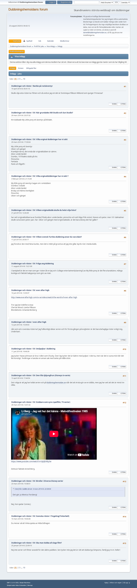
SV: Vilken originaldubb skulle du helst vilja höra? (54, 210)
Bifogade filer (31, 68)
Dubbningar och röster (21, 86)
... (22, 79)
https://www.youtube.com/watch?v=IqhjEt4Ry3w (31, 461)
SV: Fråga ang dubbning (43, 263)
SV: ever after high (41, 290)
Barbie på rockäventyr (43, 86)
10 (24, 79)
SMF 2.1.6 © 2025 (13, 582)
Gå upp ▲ (126, 583)
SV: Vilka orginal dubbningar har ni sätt (50, 139)
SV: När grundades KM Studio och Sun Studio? (53, 112)
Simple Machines (24, 582)
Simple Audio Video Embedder (16, 585)
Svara (114, 104)
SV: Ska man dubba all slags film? (47, 543)
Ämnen (20, 68)
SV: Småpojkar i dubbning (44, 349)
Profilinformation (17, 51)
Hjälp (106, 583)
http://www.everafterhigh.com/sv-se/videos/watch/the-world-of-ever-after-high (44, 297)
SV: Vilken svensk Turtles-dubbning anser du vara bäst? (57, 237)
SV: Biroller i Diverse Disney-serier (48, 481)
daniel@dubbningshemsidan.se (94, 32)
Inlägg (12, 68)
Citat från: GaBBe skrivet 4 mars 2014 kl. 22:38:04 (33, 489)
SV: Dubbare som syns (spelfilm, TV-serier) (51, 402)
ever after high (39, 322)
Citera (123, 104)
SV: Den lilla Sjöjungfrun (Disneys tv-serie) (51, 375)
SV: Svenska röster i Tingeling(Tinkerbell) (51, 516)
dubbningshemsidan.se (56, 382)
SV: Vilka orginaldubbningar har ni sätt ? (50, 176)
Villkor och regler (115, 583)
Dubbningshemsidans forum (28, 9)
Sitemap (30, 585)
